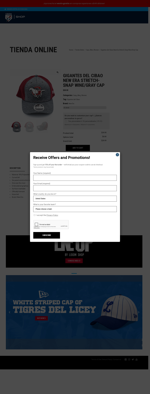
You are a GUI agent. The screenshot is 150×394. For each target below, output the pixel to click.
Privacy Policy (52, 215)
